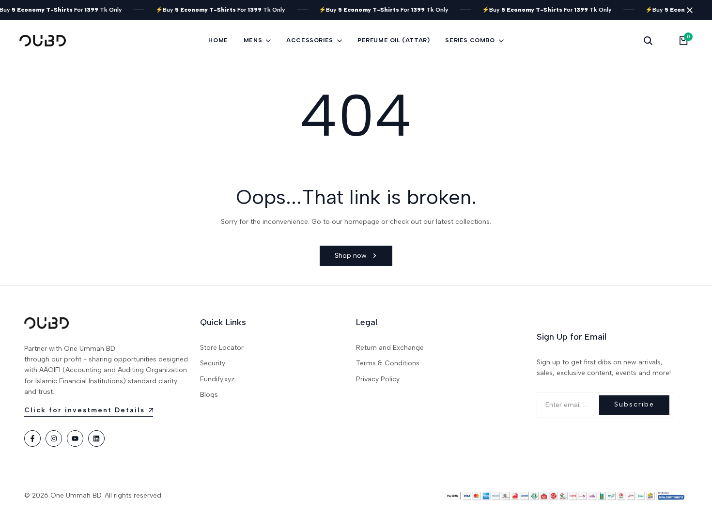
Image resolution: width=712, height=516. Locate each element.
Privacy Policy (378, 379)
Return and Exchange (390, 348)
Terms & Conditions (387, 363)
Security (212, 363)
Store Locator (222, 348)
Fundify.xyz (217, 379)
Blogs (209, 395)
